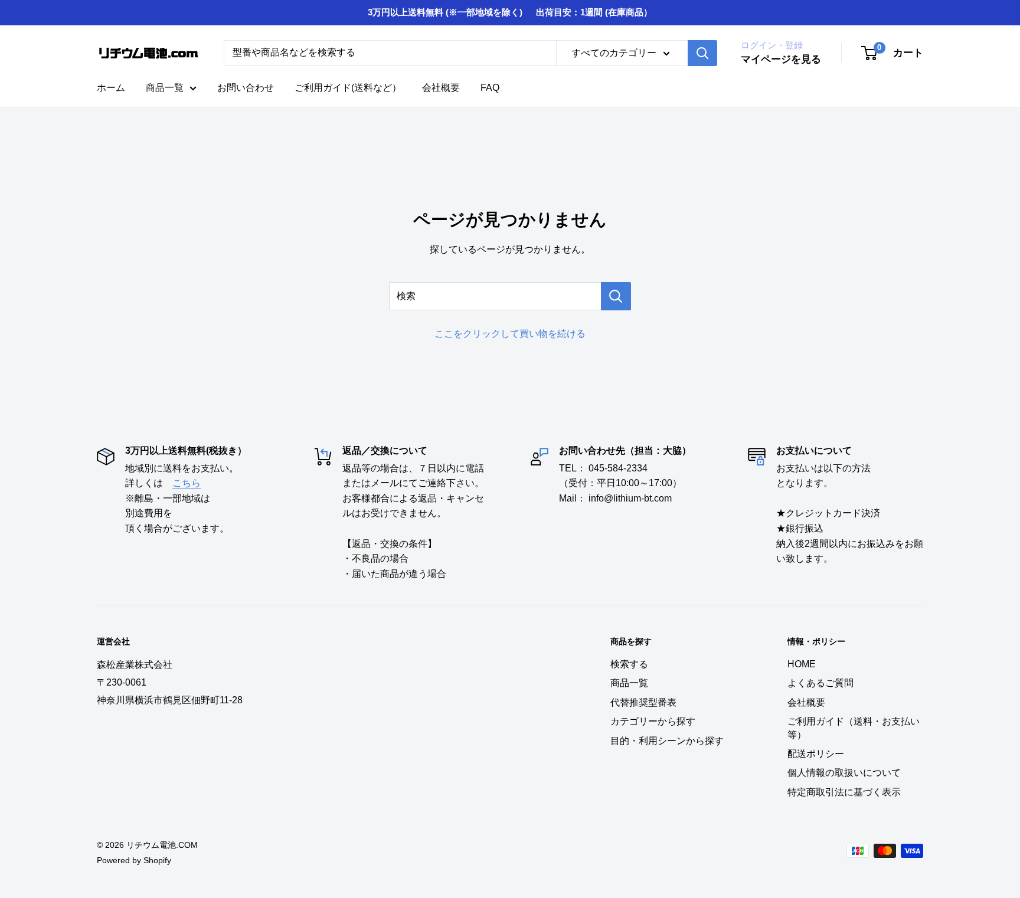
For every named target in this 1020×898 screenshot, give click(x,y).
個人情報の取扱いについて (844, 773)
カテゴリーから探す (652, 721)
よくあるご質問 (820, 683)
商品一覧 (165, 88)
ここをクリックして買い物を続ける (510, 334)
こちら (186, 483)
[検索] (702, 53)
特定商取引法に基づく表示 (844, 792)
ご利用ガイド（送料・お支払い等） (853, 727)
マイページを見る (781, 59)
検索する (629, 664)
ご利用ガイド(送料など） (348, 88)
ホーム (111, 88)
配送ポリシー (815, 754)
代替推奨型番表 (643, 702)
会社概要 (441, 88)
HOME (801, 664)
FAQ (489, 88)
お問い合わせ (245, 88)
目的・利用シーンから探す (667, 741)
